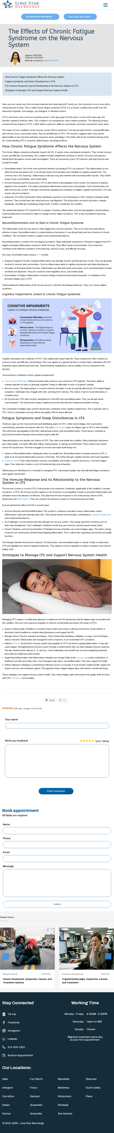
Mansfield (63, 1079)
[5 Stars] (12, 708)
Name (6, 824)
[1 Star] (3, 708)
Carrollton (8, 1096)
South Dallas (93, 1087)
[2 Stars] (5, 708)
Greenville (36, 1113)
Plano (89, 1096)
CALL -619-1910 (79, 17)
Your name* (11, 719)
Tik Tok (12, 1014)
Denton (6, 1113)
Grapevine (36, 1105)
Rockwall (63, 1105)
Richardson (64, 1096)
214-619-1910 (16, 1047)
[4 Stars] (10, 708)
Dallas (6, 1105)
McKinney (63, 1087)
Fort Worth (36, 1079)
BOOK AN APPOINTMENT (39, 17)
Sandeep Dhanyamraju (72, 974)
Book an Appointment (20, 1055)
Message (8, 866)
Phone (6, 838)
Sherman (91, 1079)
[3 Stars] (8, 708)
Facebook (14, 1022)
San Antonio (65, 1113)
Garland (34, 1096)
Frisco (33, 1087)
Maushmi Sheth (50, 60)
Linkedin (12, 1039)
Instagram (14, 1030)
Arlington (7, 1087)
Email (6, 852)
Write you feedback (16, 740)
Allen (5, 1079)
